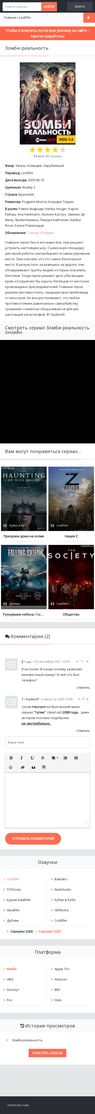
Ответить (83, 687)
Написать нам (18, 1105)
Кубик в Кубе (64, 899)
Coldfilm (60, 920)
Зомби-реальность (27, 1040)
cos (28, 661)
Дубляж (13, 920)
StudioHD (57, 314)
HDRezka (61, 910)
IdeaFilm (13, 910)
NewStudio (62, 889)
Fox (9, 1000)
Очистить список (47, 1053)
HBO (10, 979)
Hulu (58, 1000)
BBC (57, 989)
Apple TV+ (62, 969)
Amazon (60, 979)
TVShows (14, 889)
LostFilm (27, 173)
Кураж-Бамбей (18, 899)
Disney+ (13, 989)
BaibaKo (60, 879)
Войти (80, 6)
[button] (11, 758)
